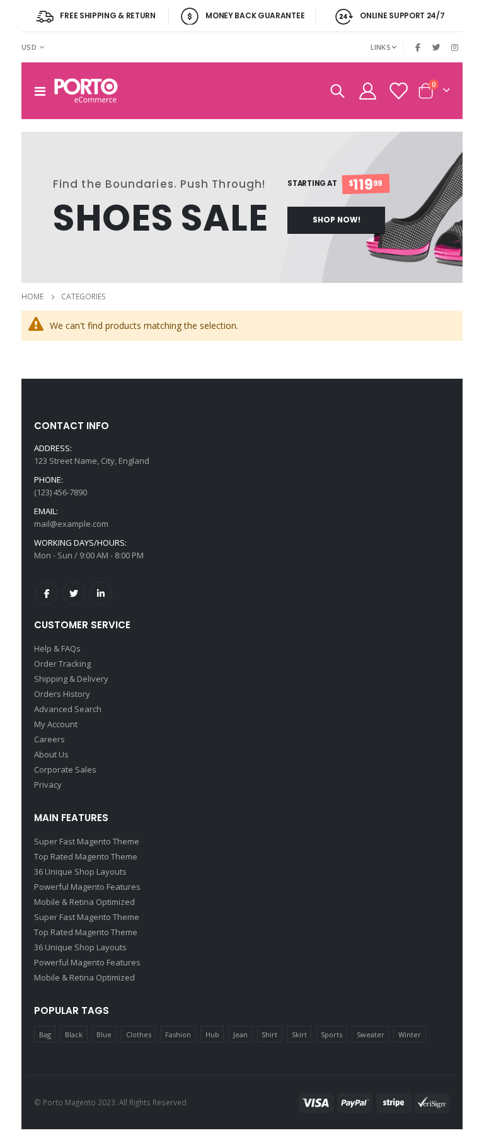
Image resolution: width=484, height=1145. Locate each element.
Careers (49, 739)
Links (381, 47)
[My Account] (367, 91)
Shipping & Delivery (71, 678)
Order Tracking (62, 663)
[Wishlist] (398, 91)
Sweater (370, 1034)
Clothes (138, 1034)
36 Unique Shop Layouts (80, 871)
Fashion (178, 1034)
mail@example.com (71, 523)
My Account (56, 724)
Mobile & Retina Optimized (84, 901)
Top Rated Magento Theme (85, 856)
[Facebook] (418, 47)
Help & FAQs (57, 648)
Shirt (269, 1034)
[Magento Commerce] (86, 90)
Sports (331, 1034)
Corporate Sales (65, 769)
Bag (45, 1034)
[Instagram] (454, 47)
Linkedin (100, 593)
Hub (212, 1034)
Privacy (48, 784)
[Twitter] (437, 47)
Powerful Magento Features (87, 886)
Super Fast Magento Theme (86, 841)
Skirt (299, 1034)
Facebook (46, 593)
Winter (409, 1034)
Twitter (73, 593)
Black (74, 1034)
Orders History (62, 693)
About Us (51, 754)
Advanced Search (67, 709)
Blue (104, 1034)
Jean (240, 1034)
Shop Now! (336, 220)
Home (32, 296)
